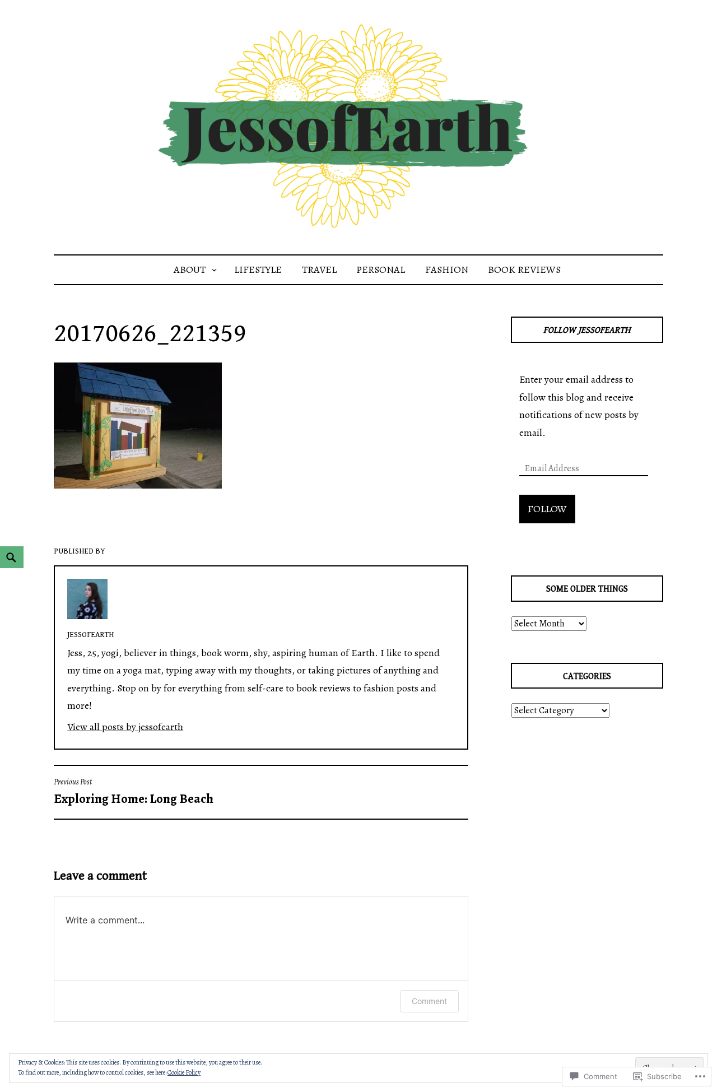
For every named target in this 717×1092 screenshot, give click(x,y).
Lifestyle (258, 269)
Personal (380, 269)
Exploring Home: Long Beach (133, 792)
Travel (319, 269)
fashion (446, 269)
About (190, 269)
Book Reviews (524, 269)
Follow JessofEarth (587, 330)
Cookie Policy (184, 1072)
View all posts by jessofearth (125, 726)
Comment (429, 1001)
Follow (547, 508)
